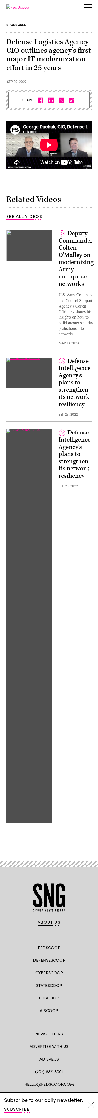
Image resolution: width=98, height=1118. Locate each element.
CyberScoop (49, 972)
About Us (49, 922)
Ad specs (49, 1059)
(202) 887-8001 (49, 1071)
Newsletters (49, 1033)
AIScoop (49, 1010)
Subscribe (17, 1109)
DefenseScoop (49, 960)
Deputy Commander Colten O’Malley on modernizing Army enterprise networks (76, 258)
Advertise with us (49, 1046)
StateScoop (49, 985)
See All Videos (24, 216)
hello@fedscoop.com (49, 1084)
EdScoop (49, 998)
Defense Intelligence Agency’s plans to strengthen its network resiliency (74, 382)
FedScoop (49, 947)
